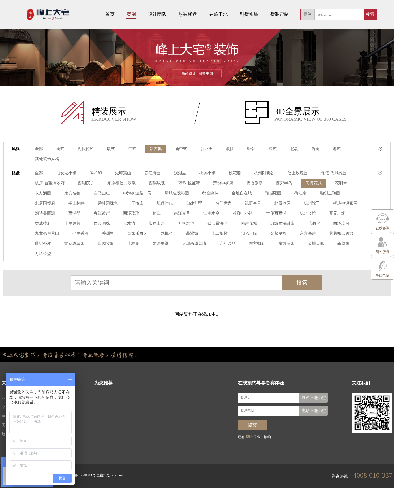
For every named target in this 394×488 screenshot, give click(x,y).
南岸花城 (249, 223)
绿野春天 (253, 203)
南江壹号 (182, 213)
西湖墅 (74, 213)
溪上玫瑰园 (298, 173)
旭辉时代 (165, 203)
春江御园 (153, 173)
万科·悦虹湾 (189, 183)
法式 (273, 149)
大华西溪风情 (194, 243)
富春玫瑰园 (74, 243)
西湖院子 (86, 183)
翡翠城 (192, 233)
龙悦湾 (167, 233)
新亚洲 (206, 149)
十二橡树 (219, 233)
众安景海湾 (217, 223)
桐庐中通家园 (345, 203)
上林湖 (133, 243)
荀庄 (157, 213)
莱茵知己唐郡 (341, 233)
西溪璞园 (341, 223)
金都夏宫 (278, 233)
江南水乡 (211, 213)
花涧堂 (341, 183)
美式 (60, 149)
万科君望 (186, 223)
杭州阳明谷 (264, 173)
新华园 (343, 243)
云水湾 (129, 223)
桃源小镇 (207, 173)
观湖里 (180, 173)
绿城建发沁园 (177, 193)
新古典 (156, 149)
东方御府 (257, 243)
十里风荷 (72, 223)
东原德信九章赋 (121, 183)
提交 (252, 424)
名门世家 (223, 203)
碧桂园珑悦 (108, 203)
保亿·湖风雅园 (334, 173)
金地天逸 (316, 243)
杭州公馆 (308, 213)
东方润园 (43, 193)
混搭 (230, 149)
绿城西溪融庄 (282, 223)
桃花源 (235, 173)
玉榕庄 (137, 203)
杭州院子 (312, 203)
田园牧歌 (106, 243)
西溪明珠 (102, 223)
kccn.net (117, 475)
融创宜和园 (330, 193)
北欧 (294, 149)
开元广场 (337, 213)
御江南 (300, 193)
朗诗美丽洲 (45, 213)
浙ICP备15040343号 (80, 475)
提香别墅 (255, 183)
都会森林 (210, 193)
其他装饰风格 (47, 159)
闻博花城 (313, 183)
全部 (39, 149)
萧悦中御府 (223, 183)
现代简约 (86, 149)
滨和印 (96, 173)
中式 (132, 149)
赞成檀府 (43, 223)
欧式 (111, 149)
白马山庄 (102, 193)
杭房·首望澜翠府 (50, 183)
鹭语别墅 (161, 243)
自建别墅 (194, 203)
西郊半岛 (284, 183)
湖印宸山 (123, 173)
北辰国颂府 (45, 203)
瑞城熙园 (273, 193)
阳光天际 (249, 233)
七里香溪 (80, 233)
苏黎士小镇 (243, 213)
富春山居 (157, 223)
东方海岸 (308, 233)
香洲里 (108, 233)
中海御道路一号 (137, 193)
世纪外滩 (43, 243)
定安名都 (72, 193)
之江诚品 (227, 243)
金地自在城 (242, 193)
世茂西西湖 (276, 213)
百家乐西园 (137, 233)
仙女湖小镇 (66, 173)
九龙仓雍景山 (47, 233)
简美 (315, 149)
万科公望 (43, 253)
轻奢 (251, 149)
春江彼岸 (102, 213)
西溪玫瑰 (157, 183)
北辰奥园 (282, 203)
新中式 (181, 149)
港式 (337, 149)
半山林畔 (76, 203)
